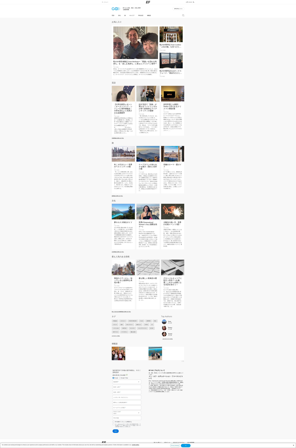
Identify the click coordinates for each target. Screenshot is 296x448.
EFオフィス (167, 442)
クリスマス (132, 328)
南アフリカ (115, 331)
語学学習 (148, 320)
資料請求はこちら (178, 8)
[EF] (148, 2)
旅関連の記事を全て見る (117, 196)
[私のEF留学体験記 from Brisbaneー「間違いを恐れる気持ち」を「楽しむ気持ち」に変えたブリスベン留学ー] (136, 50)
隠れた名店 (133, 331)
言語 (113, 15)
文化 (119, 15)
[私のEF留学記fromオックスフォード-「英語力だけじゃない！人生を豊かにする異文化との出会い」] (171, 65)
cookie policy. (135, 444)
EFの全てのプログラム (178, 442)
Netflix (124, 328)
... (126, 348)
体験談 (149, 15)
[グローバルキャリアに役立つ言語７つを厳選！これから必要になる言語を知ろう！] (172, 284)
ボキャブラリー (129, 324)
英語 (121, 324)
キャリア (132, 15)
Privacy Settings (175, 445)
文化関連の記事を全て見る (118, 251)
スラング (115, 324)
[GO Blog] (116, 8)
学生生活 (140, 15)
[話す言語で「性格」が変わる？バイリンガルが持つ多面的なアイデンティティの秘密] (148, 111)
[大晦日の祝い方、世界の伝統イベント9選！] (172, 226)
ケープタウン (124, 331)
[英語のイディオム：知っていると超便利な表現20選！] (123, 284)
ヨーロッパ (123, 320)
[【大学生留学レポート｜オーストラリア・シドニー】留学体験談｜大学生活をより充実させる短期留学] (123, 111)
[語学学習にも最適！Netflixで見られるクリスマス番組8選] (172, 111)
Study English (132, 320)
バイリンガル (116, 328)
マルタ (141, 320)
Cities (146, 324)
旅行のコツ (139, 324)
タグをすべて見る (116, 335)
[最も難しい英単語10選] (148, 284)
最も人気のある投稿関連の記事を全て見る (121, 311)
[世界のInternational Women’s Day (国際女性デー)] (148, 226)
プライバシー (120, 424)
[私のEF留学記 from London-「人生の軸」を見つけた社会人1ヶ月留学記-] (171, 39)
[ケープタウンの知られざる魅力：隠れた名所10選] (148, 169)
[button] (105, 2)
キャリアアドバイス (142, 328)
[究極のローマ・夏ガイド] (172, 169)
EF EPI (151, 328)
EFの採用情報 (190, 442)
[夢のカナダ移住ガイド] (123, 226)
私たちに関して (157, 442)
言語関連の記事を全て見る (118, 138)
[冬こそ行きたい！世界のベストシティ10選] (123, 169)
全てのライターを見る (168, 338)
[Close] (293, 445)
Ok (185, 445)
